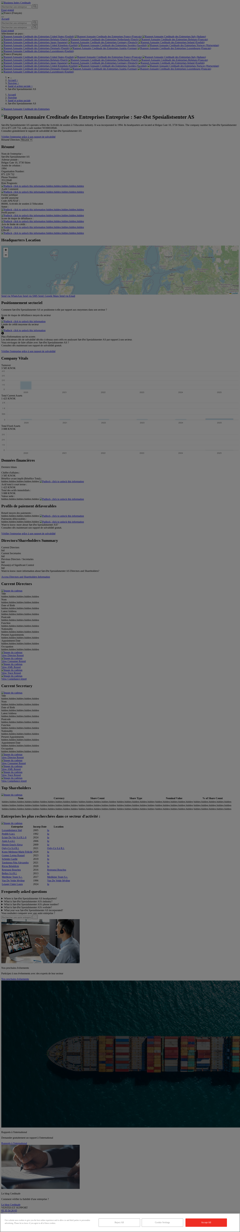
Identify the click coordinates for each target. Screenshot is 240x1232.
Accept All (206, 1222)
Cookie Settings (162, 1222)
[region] (120, 1222)
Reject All (119, 1222)
